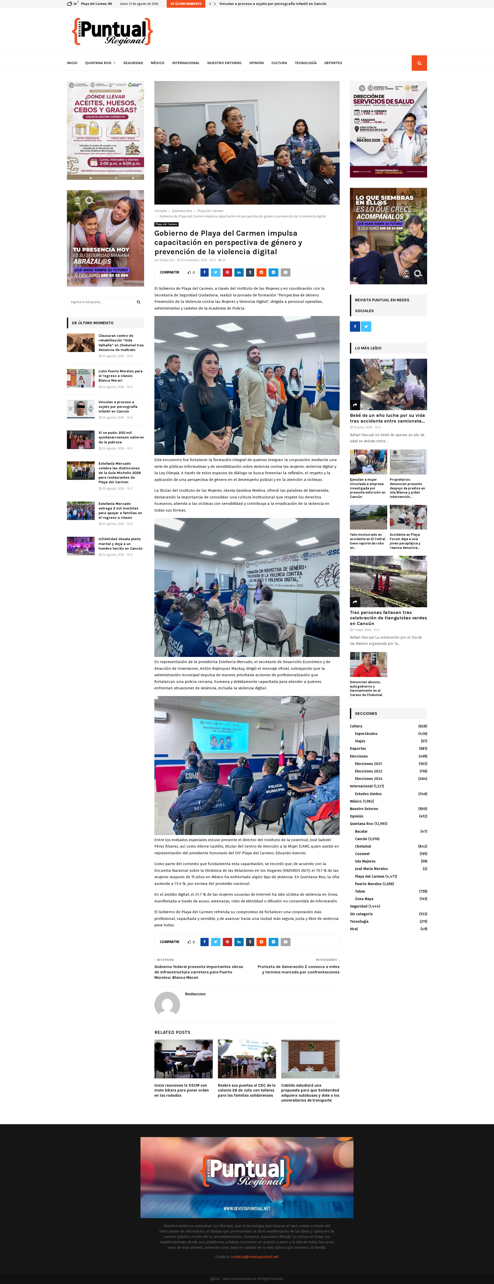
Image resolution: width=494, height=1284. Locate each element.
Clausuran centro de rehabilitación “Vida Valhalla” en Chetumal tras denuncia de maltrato (121, 342)
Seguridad (133, 63)
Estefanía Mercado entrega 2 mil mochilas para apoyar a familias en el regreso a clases (120, 511)
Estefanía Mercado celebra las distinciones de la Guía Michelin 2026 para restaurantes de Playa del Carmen (120, 473)
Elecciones (359, 756)
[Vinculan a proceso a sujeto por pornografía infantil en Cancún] (81, 409)
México (157, 63)
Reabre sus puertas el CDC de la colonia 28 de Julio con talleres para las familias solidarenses (247, 1090)
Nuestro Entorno (224, 63)
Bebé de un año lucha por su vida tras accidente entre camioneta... (387, 418)
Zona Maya (364, 899)
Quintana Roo (98, 63)
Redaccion (167, 260)
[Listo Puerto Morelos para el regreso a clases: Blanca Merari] (81, 378)
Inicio (72, 63)
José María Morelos (371, 869)
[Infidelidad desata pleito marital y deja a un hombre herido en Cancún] (81, 546)
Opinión (256, 63)
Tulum (360, 891)
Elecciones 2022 (368, 771)
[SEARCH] (138, 302)
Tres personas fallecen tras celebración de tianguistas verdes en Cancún (388, 618)
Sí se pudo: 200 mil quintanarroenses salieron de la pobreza (121, 437)
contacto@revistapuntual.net (255, 1257)
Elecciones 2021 (368, 764)
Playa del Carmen (166, 224)
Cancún (361, 839)
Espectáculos (366, 734)
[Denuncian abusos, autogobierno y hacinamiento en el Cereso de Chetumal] (368, 664)
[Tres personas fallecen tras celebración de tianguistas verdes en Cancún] (388, 581)
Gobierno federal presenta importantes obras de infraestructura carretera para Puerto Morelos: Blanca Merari (198, 972)
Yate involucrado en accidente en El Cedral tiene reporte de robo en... (367, 541)
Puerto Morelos (368, 884)
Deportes (333, 63)
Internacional (186, 63)
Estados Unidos (368, 794)
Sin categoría (361, 914)
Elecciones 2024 (369, 779)
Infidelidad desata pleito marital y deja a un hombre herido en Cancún (121, 543)
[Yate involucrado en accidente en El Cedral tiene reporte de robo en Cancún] (368, 517)
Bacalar (361, 831)
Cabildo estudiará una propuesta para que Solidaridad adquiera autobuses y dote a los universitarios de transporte (310, 1093)
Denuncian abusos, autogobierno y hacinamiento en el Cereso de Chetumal (366, 688)
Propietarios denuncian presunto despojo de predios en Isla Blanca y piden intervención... (407, 488)
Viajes (360, 741)
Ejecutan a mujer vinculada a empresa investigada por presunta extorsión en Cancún (367, 488)
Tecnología (306, 63)
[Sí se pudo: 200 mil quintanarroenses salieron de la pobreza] (81, 439)
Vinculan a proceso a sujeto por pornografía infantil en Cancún (273, 4)
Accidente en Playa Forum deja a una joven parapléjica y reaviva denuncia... (405, 541)
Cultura (279, 63)
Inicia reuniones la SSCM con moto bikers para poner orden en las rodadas (181, 1090)
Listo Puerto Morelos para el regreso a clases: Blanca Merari (121, 376)
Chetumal (363, 846)
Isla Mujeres (365, 861)
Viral (354, 929)
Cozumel (362, 854)
